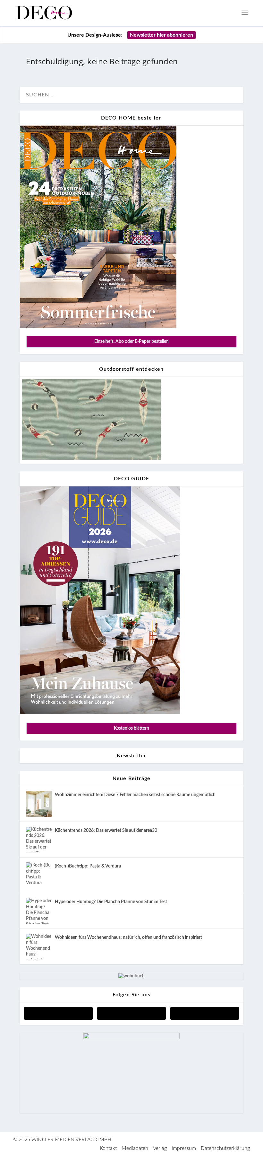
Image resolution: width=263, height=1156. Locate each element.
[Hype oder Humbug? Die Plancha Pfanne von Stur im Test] (39, 911)
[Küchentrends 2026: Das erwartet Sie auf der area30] (39, 839)
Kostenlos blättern (131, 728)
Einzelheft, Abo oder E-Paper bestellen (131, 341)
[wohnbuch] (131, 976)
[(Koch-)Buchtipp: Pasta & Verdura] (39, 875)
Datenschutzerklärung (225, 1148)
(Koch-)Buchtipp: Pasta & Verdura (88, 866)
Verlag (160, 1148)
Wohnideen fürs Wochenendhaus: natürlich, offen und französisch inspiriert (128, 937)
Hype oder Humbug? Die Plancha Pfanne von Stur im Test (111, 902)
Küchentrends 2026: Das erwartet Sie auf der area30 (106, 830)
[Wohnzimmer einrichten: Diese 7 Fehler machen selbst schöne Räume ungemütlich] (39, 804)
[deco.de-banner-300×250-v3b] (131, 1038)
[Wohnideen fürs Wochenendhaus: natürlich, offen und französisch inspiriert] (39, 946)
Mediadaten (135, 1148)
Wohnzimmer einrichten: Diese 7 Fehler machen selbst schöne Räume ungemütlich (135, 795)
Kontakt (108, 1148)
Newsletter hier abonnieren (161, 35)
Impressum (184, 1148)
